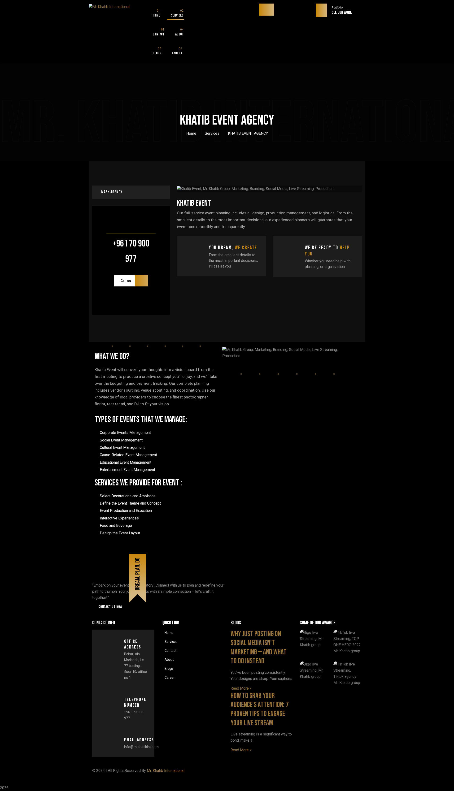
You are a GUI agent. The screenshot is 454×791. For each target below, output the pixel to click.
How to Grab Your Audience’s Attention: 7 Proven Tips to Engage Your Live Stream (260, 709)
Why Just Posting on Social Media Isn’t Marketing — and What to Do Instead (259, 647)
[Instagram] (289, 773)
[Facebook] (236, 773)
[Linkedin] (315, 773)
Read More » (241, 688)
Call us (126, 281)
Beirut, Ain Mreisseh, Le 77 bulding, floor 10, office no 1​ (135, 666)
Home (191, 133)
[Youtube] (341, 773)
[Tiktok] (263, 773)
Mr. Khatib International (165, 770)
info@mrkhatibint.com (141, 747)
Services (212, 133)
